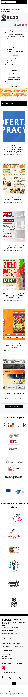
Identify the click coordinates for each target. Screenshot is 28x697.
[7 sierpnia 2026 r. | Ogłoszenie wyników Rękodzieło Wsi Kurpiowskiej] (14, 275)
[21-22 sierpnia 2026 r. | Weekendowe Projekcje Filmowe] (14, 325)
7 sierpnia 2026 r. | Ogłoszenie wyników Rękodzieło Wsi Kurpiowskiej (14, 296)
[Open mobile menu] (26, 4)
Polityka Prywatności (6, 654)
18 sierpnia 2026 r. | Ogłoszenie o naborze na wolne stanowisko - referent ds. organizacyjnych (14, 148)
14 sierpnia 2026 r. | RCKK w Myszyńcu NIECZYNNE (14, 247)
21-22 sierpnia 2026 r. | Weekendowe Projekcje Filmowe (14, 346)
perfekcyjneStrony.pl (19, 691)
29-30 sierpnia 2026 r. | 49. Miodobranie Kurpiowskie (14, 199)
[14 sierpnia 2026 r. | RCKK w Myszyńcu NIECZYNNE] (14, 227)
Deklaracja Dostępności (7, 658)
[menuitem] (8, 31)
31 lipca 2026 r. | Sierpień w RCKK (14, 395)
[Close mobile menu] (1, 29)
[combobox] (8, 2)
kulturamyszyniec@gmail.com (10, 9)
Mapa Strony (4, 656)
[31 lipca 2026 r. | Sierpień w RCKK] (14, 375)
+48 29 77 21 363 (7, 6)
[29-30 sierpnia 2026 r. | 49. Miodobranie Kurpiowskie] (14, 179)
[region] (14, 655)
